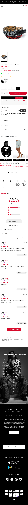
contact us (16, 362)
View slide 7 (16, 172)
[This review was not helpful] (24, 254)
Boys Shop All (16, 337)
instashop (16, 370)
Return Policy (4, 129)
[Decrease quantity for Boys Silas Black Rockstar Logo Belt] (2, 93)
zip (13, 391)
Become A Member (15, 70)
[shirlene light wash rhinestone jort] (19, 149)
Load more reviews (14, 329)
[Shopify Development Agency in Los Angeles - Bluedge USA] (14, 499)
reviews (4, 362)
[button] (25, 6)
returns (15, 376)
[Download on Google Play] (14, 467)
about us (4, 359)
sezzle (14, 388)
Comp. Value (8, 163)
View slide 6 (15, 172)
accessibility (6, 384)
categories (5, 368)
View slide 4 (12, 172)
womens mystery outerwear (5, 162)
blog (14, 379)
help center (16, 359)
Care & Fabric (4, 125)
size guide (5, 365)
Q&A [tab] (8, 193)
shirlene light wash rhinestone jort (17, 163)
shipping (15, 373)
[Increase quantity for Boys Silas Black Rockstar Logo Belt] (7, 93)
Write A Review (14, 221)
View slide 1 (8, 172)
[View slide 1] (14, 57)
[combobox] (20, 238)
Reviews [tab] (3, 193)
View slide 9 (19, 172)
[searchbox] (15, 229)
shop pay (15, 382)
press (3, 381)
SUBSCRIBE (14, 432)
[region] (14, 208)
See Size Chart (23, 83)
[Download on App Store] (14, 463)
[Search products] (23, 6)
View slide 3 (11, 172)
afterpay (15, 385)
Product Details (5, 120)
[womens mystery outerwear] (6, 149)
